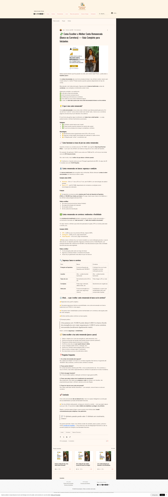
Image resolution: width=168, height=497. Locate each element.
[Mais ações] (107, 30)
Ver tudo (113, 448)
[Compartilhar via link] (70, 437)
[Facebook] (43, 14)
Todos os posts (56, 21)
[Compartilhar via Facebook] (60, 437)
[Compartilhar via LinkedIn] (66, 437)
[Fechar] (166, 495)
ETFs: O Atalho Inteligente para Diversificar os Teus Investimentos (103, 464)
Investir (62, 432)
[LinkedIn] (42, 14)
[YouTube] (39, 14)
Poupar (63, 21)
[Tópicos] (102, 484)
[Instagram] (34, 14)
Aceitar (162, 495)
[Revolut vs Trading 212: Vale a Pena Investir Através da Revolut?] (62, 456)
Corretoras (68, 432)
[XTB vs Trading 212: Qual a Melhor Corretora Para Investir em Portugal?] (84, 456)
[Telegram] (40, 14)
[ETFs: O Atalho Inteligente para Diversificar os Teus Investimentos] (105, 456)
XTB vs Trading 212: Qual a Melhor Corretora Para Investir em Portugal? (83, 464)
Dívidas (69, 21)
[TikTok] (37, 14)
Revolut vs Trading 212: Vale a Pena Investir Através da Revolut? (61, 464)
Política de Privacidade (55, 495)
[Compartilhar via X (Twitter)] (63, 437)
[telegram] (105, 484)
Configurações (155, 495)
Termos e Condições (68, 485)
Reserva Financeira (77, 432)
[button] (53, 14)
